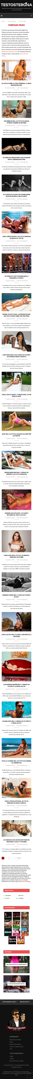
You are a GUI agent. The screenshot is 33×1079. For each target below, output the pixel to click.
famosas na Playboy (25, 881)
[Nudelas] (8, 916)
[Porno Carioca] (25, 932)
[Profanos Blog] (25, 916)
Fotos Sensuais (12, 21)
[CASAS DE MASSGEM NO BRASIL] (16, 984)
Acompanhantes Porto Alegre (21, 1065)
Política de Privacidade (15, 1044)
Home (3, 21)
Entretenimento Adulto (9, 1001)
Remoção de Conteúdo (15, 1039)
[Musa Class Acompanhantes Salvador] (16, 916)
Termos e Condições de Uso (16, 1046)
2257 (11, 1049)
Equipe (11, 1056)
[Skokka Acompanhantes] (16, 932)
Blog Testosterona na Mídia (16, 1061)
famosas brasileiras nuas (10, 51)
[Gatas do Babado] (12, 940)
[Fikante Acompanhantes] (8, 932)
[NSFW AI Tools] (16, 924)
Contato (12, 1058)
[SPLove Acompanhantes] (8, 924)
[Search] (31, 15)
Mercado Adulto (24, 1001)
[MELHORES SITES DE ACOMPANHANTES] (16, 964)
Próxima (18, 858)
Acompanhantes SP (9, 1065)
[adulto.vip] (25, 924)
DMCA (11, 1042)
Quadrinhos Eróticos (16, 1067)
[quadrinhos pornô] (21, 940)
